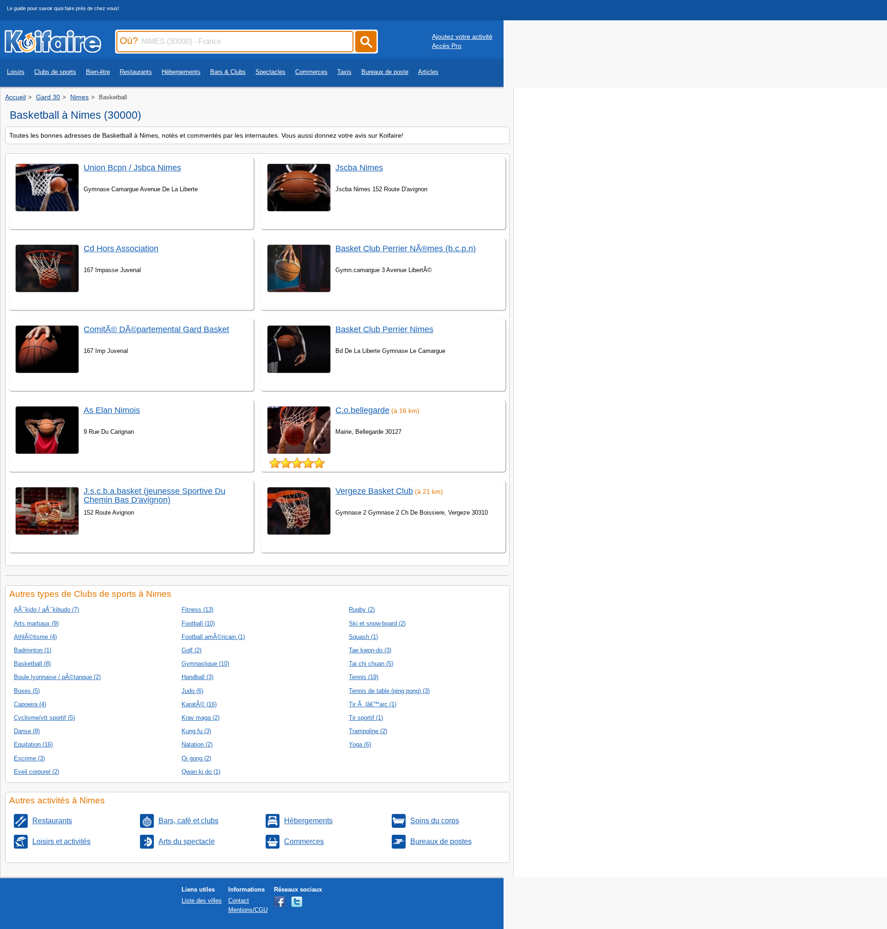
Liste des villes (202, 900)
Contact (238, 900)
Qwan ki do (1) (201, 771)
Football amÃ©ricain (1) (213, 636)
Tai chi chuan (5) (371, 663)
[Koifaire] (53, 50)
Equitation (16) (33, 744)
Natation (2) (197, 744)
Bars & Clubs (228, 71)
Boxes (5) (27, 690)
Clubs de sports (55, 71)
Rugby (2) (362, 609)
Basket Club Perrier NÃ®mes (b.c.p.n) (405, 248)
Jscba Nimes (359, 167)
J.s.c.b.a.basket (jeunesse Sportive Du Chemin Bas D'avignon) (154, 495)
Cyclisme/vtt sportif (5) (44, 717)
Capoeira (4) (30, 704)
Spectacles (270, 71)
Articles (428, 71)
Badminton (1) (32, 650)
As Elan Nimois (112, 410)
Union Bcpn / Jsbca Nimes (132, 167)
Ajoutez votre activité (462, 36)
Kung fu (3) (196, 731)
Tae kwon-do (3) (370, 650)
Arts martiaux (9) (36, 623)
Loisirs (15, 71)
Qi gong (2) (196, 758)
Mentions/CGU (247, 909)
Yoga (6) (360, 744)
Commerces (311, 71)
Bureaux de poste (384, 71)
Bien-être (98, 71)
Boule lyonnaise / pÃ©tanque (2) (57, 677)
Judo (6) (192, 690)
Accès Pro (447, 45)
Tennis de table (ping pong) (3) (389, 690)
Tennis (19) (363, 677)
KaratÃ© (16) (199, 704)
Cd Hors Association (121, 248)
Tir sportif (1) (366, 717)
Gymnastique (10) (205, 663)
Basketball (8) (32, 663)
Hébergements (181, 71)
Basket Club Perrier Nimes (384, 329)
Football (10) (198, 623)
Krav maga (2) (200, 717)
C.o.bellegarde (362, 410)
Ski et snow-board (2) (377, 623)
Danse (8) (27, 731)
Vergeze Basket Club (374, 491)
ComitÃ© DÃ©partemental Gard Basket (156, 329)
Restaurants (136, 71)
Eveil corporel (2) (36, 771)
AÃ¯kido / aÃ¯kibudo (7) (46, 609)
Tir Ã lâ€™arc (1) (372, 704)
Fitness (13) (197, 609)
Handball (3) (197, 677)
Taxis (344, 71)
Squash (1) (363, 636)
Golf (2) (191, 650)
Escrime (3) (29, 758)
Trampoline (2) (368, 731)
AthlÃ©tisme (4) (35, 636)
